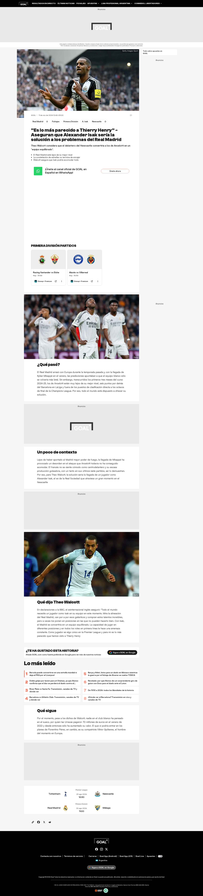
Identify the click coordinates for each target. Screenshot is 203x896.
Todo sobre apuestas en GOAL (152, 52)
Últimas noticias (65, 3)
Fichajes (81, 3)
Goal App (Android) (108, 856)
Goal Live (139, 856)
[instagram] (101, 849)
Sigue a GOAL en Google (124, 652)
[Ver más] (61, 281)
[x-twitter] (106, 849)
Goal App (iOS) (126, 856)
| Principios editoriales (136, 45)
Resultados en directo (44, 3)
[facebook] (96, 849)
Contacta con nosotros (50, 856)
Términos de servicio (73, 856)
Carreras (93, 856)
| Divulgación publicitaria (121, 45)
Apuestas (151, 856)
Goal (52, 877)
